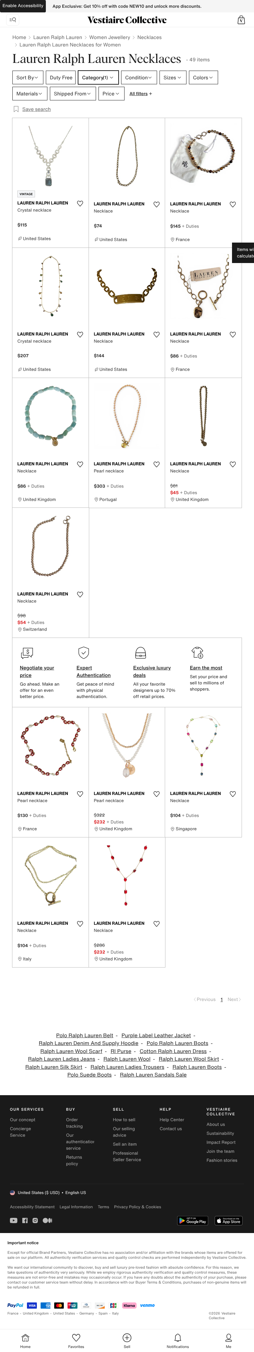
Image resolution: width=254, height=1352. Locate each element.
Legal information (76, 1207)
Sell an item (125, 1144)
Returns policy (74, 1160)
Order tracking (74, 1123)
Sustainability (220, 1133)
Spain (103, 1313)
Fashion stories (222, 1160)
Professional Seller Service (127, 1156)
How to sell (124, 1120)
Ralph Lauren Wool (127, 1059)
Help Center (172, 1120)
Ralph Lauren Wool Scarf (71, 1051)
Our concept (22, 1120)
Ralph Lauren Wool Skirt (189, 1059)
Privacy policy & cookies (137, 1207)
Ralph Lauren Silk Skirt (53, 1067)
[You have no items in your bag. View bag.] (241, 19)
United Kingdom (36, 1313)
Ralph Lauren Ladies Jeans (61, 1059)
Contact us (171, 1129)
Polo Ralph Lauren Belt (84, 1035)
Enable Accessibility (22, 5)
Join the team (220, 1151)
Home (19, 37)
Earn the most (206, 667)
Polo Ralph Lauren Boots (177, 1043)
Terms (103, 1207)
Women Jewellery (109, 37)
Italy (115, 1313)
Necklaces (149, 37)
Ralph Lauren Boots (197, 1067)
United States (64, 1313)
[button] (241, 19)
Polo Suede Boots (89, 1075)
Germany (86, 1313)
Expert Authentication (94, 671)
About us (216, 1124)
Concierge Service (20, 1132)
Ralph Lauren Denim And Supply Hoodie (88, 1043)
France (13, 1313)
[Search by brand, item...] (12, 20)
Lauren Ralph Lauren (57, 37)
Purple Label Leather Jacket (156, 1035)
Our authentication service (81, 1142)
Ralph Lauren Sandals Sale (153, 1075)
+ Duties (190, 226)
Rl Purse (121, 1051)
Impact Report (221, 1142)
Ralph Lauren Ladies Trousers (127, 1067)
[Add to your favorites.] (80, 203)
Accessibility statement (32, 1207)
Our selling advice (124, 1132)
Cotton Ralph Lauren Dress (173, 1051)
